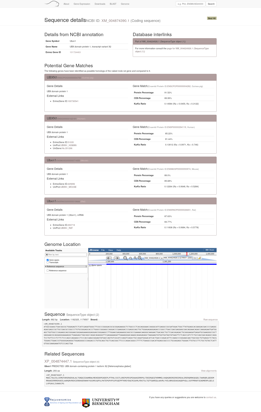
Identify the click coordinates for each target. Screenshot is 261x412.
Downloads (100, 3)
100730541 (73, 101)
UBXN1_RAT (67, 227)
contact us (211, 397)
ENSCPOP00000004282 (179, 86)
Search (211, 3)
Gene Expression (82, 3)
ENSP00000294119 (176, 127)
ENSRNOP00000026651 (179, 209)
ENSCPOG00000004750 (69, 77)
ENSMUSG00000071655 (68, 160)
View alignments (209, 370)
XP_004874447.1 (71, 361)
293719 (71, 224)
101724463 (75, 52)
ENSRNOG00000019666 (68, 201)
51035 (71, 142)
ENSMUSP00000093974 (179, 168)
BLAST (113, 3)
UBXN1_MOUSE (68, 186)
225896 (71, 183)
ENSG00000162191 (67, 118)
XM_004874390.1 (115, 20)
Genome (125, 3)
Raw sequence (210, 319)
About (66, 3)
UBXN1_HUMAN (68, 145)
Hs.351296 (67, 148)
